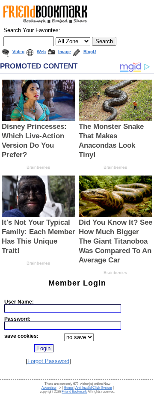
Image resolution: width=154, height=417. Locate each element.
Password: (17, 319)
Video (18, 51)
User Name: (19, 301)
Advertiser (48, 388)
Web (41, 51)
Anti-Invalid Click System (93, 388)
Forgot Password (48, 361)
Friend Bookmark (74, 391)
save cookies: (21, 336)
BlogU (89, 51)
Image (64, 51)
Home (69, 388)
